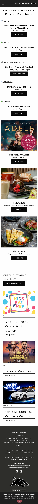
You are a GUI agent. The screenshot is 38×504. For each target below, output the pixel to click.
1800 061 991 (19, 435)
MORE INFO (19, 210)
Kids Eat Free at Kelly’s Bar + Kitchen (16, 326)
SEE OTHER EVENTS (13, 283)
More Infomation (19, 74)
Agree (19, 501)
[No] (36, 498)
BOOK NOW (19, 34)
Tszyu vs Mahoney (18, 371)
